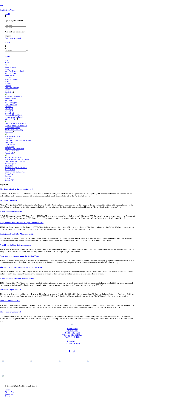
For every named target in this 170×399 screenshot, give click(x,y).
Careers (7, 90)
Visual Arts (9, 166)
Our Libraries (9, 147)
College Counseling (12, 151)
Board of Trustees (11, 79)
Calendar (8, 86)
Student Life (9, 153)
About (7, 63)
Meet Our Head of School (14, 71)
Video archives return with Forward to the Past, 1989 (21, 267)
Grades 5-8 (9, 111)
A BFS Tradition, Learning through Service (17, 278)
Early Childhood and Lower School (18, 140)
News (7, 81)
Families (8, 84)
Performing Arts (10, 163)
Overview (8, 138)
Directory (8, 396)
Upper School (10, 145)
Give (6, 60)
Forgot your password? (13, 38)
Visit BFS (8, 100)
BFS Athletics (10, 170)
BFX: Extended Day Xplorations (17, 159)
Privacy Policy (10, 392)
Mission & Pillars (11, 119)
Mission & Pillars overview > (15, 124)
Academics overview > (13, 136)
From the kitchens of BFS (10, 301)
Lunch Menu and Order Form (15, 161)
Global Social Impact (12, 128)
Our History (9, 77)
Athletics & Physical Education (16, 168)
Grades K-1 (9, 107)
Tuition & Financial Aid (13, 115)
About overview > (11, 67)
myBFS (7, 14)
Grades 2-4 (9, 109)
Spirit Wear (9, 174)
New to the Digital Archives (10, 290)
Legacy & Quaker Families (14, 117)
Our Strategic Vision (7, 10)
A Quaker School (11, 75)
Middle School (10, 142)
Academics (9, 132)
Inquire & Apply (11, 103)
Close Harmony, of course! (10, 312)
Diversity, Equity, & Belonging (16, 126)
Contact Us (9, 394)
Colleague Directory (12, 88)
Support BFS (9, 180)
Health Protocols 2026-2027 (15, 172)
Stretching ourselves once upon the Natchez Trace (19, 256)
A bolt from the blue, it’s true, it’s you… (15, 245)
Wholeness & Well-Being (14, 130)
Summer (8, 176)
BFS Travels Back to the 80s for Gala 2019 (16, 189)
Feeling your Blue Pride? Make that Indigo (17, 234)
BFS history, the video (8, 200)
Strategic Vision (10, 73)
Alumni (7, 42)
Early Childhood (11, 105)
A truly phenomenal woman (11, 211)
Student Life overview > (13, 157)
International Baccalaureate (14, 149)
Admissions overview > (13, 96)
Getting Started (10, 98)
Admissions (9, 92)
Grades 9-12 (9, 113)
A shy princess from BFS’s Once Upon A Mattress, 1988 (21, 223)
